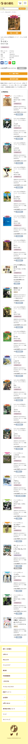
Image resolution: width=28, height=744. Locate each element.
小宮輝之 (23, 99)
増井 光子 (16, 269)
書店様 (5, 670)
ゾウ (15, 312)
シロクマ (16, 361)
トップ (2, 12)
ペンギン (16, 172)
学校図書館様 (6, 675)
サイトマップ (6, 719)
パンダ (16, 124)
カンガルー (17, 197)
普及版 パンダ (18, 288)
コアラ (16, 434)
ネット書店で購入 (14, 73)
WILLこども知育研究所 (19, 624)
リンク (5, 714)
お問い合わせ (6, 703)
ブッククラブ (6, 665)
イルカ (16, 221)
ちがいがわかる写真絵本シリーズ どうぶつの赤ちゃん (20, 120)
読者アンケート (7, 692)
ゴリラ (16, 409)
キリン (16, 245)
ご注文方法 (6, 681)
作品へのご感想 (14, 33)
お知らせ (5, 654)
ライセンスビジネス (8, 686)
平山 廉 (15, 553)
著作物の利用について (9, 708)
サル (15, 385)
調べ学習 (12, 57)
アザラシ (16, 481)
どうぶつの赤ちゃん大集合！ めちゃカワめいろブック (20, 620)
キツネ (16, 336)
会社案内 (5, 697)
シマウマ (16, 148)
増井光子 (3, 43)
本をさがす (22, 8)
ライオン (16, 98)
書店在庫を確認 (14, 79)
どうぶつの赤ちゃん (18, 96)
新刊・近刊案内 (7, 649)
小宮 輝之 (24, 269)
